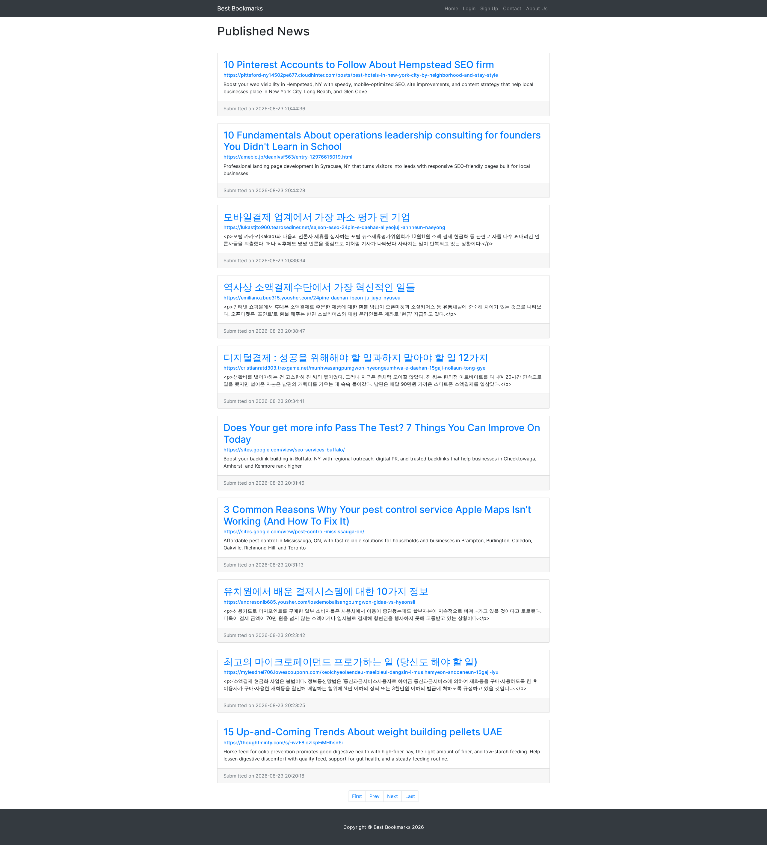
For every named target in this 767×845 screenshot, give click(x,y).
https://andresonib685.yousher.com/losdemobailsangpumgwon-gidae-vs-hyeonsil (319, 602)
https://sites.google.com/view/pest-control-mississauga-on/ (294, 531)
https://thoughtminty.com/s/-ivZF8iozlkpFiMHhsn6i (283, 742)
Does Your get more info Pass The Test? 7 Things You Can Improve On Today (382, 433)
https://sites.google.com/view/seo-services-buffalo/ (284, 450)
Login (469, 8)
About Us (536, 8)
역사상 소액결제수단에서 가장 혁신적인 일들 (319, 287)
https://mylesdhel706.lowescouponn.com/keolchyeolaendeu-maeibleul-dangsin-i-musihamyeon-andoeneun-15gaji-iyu (361, 672)
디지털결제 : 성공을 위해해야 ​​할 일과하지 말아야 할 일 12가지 (356, 357)
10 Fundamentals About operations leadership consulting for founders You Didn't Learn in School (382, 140)
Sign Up (489, 8)
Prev (374, 796)
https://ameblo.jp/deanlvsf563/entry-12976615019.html (288, 157)
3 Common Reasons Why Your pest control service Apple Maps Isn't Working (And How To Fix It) (377, 515)
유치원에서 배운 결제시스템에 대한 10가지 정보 (326, 591)
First (357, 796)
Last (410, 796)
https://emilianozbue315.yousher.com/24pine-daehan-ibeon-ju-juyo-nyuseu (312, 298)
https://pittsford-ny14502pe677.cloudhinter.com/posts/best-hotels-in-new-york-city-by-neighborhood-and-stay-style (361, 75)
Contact (512, 8)
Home (451, 8)
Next (392, 796)
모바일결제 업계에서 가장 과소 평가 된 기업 (317, 217)
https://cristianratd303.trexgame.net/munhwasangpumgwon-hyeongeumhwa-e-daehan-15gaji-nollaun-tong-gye (354, 368)
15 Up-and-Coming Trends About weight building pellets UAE (363, 732)
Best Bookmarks (240, 8)
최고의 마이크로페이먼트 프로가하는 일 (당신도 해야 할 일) (351, 662)
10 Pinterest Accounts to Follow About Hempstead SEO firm (359, 64)
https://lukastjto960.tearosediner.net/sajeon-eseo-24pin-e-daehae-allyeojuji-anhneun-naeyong (334, 227)
